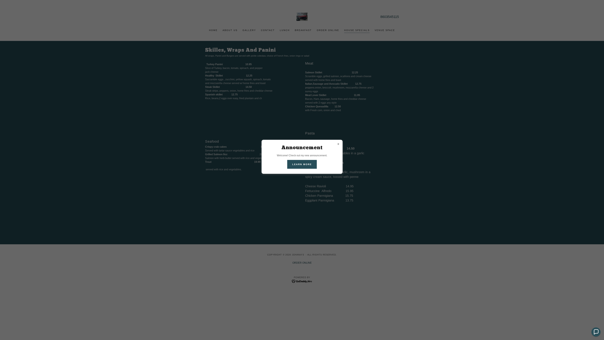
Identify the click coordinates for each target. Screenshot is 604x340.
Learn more (302, 164)
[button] (596, 332)
